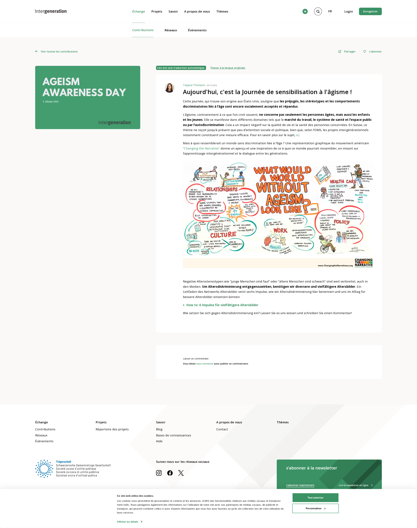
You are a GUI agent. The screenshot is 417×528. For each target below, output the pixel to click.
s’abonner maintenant (300, 485)
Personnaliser (314, 508)
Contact (222, 429)
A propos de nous (197, 11)
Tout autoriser (316, 497)
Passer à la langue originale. (228, 68)
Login (348, 11)
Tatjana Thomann (200, 85)
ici (297, 135)
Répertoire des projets (112, 429)
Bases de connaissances (173, 435)
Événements (197, 30)
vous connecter (205, 363)
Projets (156, 11)
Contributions (142, 30)
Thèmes (222, 11)
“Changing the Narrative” (201, 148)
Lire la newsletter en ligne (353, 485)
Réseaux (171, 30)
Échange (138, 11)
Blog (159, 429)
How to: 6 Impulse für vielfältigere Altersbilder (222, 305)
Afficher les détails (127, 521)
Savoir (173, 11)
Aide (159, 441)
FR (330, 11)
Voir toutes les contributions (59, 51)
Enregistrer (370, 11)
